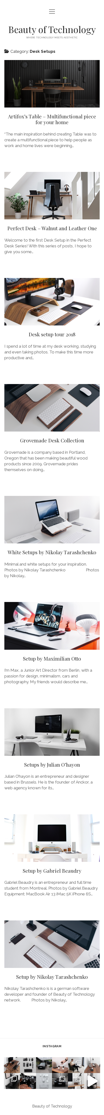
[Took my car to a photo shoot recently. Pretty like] (60, 1081)
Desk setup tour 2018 (52, 301)
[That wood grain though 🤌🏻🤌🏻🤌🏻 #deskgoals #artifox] (12, 1065)
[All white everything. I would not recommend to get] (44, 1081)
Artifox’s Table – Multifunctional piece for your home (52, 84)
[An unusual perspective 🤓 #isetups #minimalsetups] (92, 1065)
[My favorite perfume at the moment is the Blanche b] (60, 1065)
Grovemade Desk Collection (52, 408)
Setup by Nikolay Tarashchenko (52, 944)
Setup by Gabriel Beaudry (52, 838)
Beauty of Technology (52, 29)
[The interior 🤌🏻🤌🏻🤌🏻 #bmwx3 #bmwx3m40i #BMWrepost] (28, 1081)
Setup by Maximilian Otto (52, 625)
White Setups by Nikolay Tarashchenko (52, 519)
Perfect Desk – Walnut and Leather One (52, 195)
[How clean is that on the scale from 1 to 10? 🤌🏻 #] (76, 1081)
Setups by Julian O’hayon (52, 732)
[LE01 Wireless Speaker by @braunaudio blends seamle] (92, 1081)
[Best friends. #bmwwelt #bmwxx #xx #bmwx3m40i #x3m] (44, 1065)
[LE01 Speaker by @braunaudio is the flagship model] (12, 1081)
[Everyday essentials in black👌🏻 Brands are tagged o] (28, 1065)
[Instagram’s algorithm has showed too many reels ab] (76, 1065)
